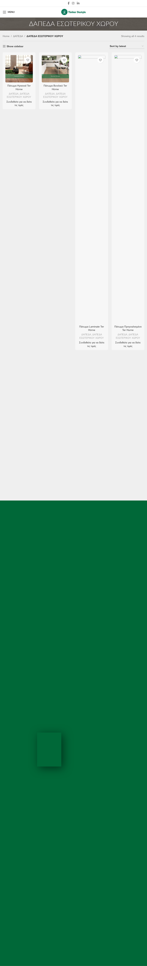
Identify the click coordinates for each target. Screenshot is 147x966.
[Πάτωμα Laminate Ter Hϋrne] (91, 189)
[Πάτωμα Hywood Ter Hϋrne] (19, 68)
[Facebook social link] (69, 3)
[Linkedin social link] (78, 3)
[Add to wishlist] (28, 60)
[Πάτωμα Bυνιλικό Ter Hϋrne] (55, 68)
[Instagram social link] (73, 3)
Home (6, 36)
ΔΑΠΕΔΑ (18, 36)
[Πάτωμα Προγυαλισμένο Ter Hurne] (128, 189)
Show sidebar (15, 46)
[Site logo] (73, 12)
